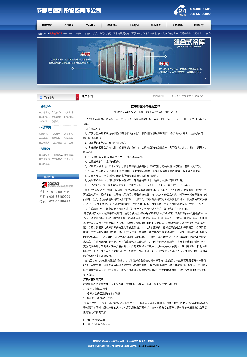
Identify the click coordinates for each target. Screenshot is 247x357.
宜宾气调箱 (44, 159)
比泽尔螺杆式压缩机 (74, 116)
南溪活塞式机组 (59, 121)
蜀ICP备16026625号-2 (149, 346)
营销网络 (178, 25)
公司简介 (69, 25)
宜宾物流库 (44, 142)
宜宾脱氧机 (44, 163)
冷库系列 (46, 127)
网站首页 (47, 25)
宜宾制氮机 (57, 159)
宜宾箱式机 (57, 112)
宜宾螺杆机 (57, 116)
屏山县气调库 (70, 133)
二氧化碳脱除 (70, 159)
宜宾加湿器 (44, 154)
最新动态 (156, 25)
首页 (173, 95)
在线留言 (112, 25)
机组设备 (46, 106)
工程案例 (134, 25)
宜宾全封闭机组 (71, 112)
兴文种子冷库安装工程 (62, 133)
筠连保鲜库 (57, 142)
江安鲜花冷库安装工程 (50, 133)
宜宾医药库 (69, 142)
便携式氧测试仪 (71, 154)
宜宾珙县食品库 (71, 137)
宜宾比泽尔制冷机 (47, 116)
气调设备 (46, 148)
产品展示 (91, 25)
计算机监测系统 (59, 154)
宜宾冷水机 (44, 112)
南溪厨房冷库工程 (60, 137)
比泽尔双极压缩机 (47, 121)
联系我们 (199, 25)
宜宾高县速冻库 (46, 137)
